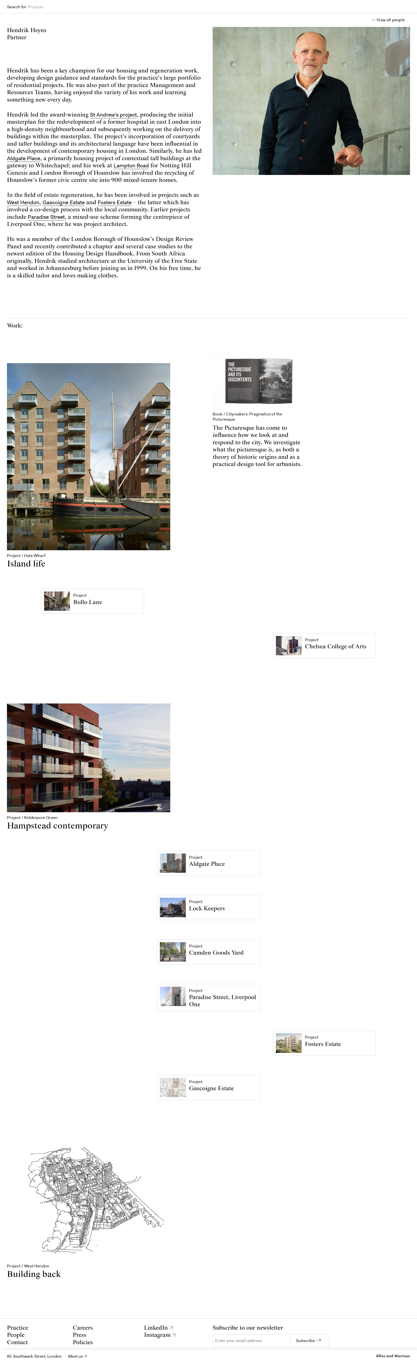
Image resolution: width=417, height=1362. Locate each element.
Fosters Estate (115, 202)
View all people (391, 20)
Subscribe (305, 1340)
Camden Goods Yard (216, 953)
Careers (83, 1328)
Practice (17, 1328)
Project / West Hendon (28, 1266)
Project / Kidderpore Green (32, 817)
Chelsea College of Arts (335, 646)
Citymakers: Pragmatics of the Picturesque (247, 416)
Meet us (75, 1356)
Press (79, 1335)
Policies (83, 1342)
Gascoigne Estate (64, 202)
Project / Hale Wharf (26, 555)
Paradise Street (46, 217)
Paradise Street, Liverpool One (222, 1001)
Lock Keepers (207, 908)
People (16, 1335)
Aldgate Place (23, 158)
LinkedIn (156, 1328)
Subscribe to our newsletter (248, 1328)
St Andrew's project (113, 114)
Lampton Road (131, 165)
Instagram (157, 1335)
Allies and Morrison (392, 1356)
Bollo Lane (87, 602)
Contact (17, 1342)
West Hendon (23, 202)
